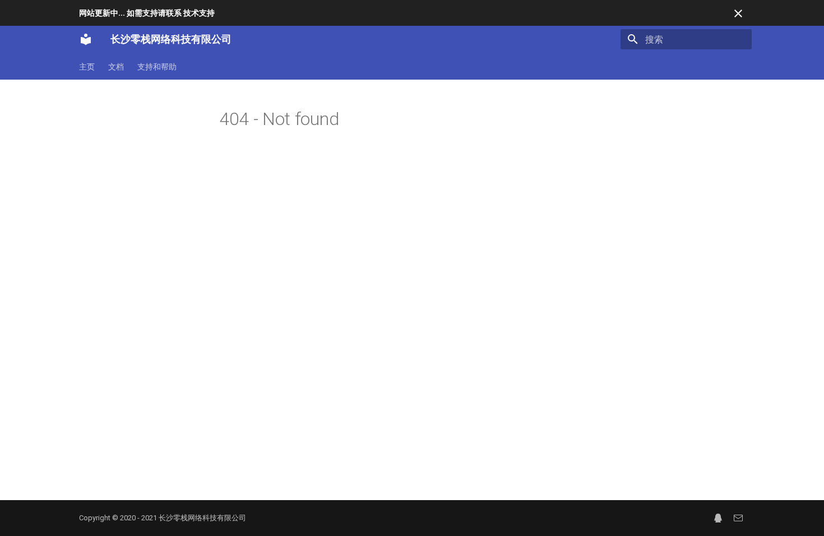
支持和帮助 (157, 66)
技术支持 (199, 12)
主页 (87, 66)
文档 (116, 66)
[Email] (738, 518)
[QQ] (718, 518)
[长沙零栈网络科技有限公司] (86, 39)
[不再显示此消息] (738, 13)
